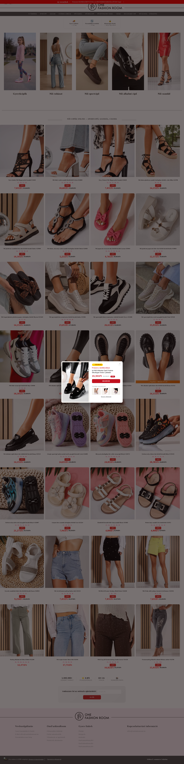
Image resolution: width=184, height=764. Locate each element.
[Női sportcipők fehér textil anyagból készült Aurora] (115, 391)
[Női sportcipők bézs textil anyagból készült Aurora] (106, 391)
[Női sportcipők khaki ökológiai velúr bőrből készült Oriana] (96, 391)
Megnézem (106, 381)
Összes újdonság (106, 396)
